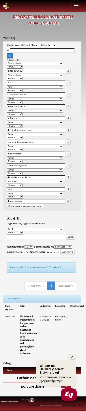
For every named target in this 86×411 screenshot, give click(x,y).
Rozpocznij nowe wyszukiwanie (25, 206)
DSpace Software (34, 406)
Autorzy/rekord (37, 252)
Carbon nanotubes (33, 378)
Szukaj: (10, 45)
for (8, 50)
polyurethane (33, 387)
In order (11, 252)
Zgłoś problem (78, 406)
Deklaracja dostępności (9, 401)
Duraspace (67, 406)
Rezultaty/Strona (15, 247)
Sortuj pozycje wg (45, 247)
